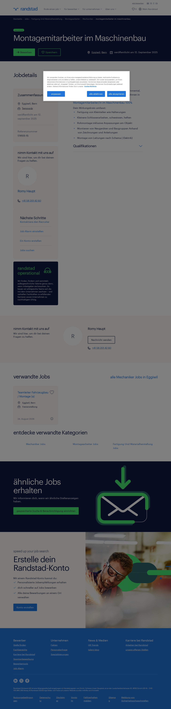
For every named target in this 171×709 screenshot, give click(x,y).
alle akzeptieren (116, 94)
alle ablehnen (96, 94)
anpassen (56, 94)
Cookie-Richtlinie (90, 86)
